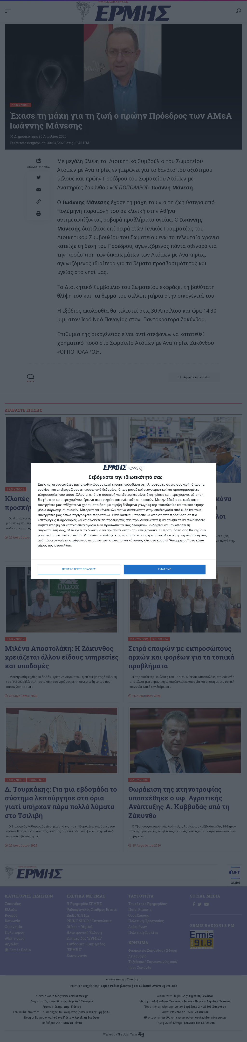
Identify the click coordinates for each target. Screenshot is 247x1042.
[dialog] (123, 521)
